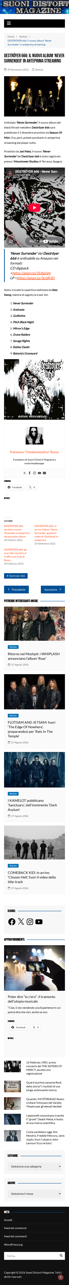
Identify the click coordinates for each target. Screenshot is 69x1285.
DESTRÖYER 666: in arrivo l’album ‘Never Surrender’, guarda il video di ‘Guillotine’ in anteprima (46, 532)
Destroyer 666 (17, 575)
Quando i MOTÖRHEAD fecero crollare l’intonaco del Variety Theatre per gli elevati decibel (45, 1102)
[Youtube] (39, 473)
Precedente (18, 589)
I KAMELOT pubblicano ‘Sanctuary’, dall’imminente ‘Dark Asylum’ (32, 805)
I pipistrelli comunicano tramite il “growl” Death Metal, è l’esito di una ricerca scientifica (45, 1119)
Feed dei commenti (15, 1236)
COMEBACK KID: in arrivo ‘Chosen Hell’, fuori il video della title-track (32, 877)
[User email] (44, 473)
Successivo (50, 589)
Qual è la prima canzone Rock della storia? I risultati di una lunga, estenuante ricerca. (44, 1086)
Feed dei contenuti (15, 1228)
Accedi (8, 1219)
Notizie (39, 69)
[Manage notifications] (61, 1277)
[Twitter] (24, 473)
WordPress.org (13, 1244)
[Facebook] (29, 473)
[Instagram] (34, 473)
